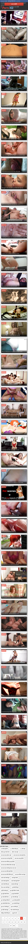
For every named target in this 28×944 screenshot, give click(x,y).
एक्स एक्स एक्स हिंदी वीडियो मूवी (7, 874)
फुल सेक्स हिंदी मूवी (14, 896)
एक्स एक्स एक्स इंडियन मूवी (6, 855)
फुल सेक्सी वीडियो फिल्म (5, 903)
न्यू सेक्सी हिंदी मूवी (15, 887)
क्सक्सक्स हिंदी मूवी (14, 884)
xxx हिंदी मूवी (22, 848)
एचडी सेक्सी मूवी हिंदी (5, 880)
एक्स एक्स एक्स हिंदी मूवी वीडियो (7, 871)
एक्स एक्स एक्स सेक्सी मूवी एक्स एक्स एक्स (8, 868)
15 (24, 922)
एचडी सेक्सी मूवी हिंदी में (15, 880)
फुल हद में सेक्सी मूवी (5, 906)
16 (10, 925)
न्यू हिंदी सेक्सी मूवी (4, 890)
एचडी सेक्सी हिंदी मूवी (5, 884)
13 (18, 922)
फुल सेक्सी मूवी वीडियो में (5, 900)
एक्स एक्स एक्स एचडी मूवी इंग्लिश (19, 855)
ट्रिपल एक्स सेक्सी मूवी (5, 887)
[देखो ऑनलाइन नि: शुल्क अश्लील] (7, 7)
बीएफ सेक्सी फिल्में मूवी (15, 909)
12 (15, 922)
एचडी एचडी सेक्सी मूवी (5, 877)
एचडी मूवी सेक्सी (15, 877)
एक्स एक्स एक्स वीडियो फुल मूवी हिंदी (7, 861)
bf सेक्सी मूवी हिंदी (4, 848)
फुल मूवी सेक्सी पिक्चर (5, 893)
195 (14, 925)
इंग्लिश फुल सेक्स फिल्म (5, 852)
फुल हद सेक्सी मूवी (14, 906)
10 (9, 922)
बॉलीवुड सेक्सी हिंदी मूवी (5, 913)
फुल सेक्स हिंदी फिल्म (5, 896)
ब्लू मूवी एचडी (14, 913)
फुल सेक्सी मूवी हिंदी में (16, 900)
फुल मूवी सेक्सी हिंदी (15, 893)
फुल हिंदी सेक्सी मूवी (4, 909)
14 (21, 922)
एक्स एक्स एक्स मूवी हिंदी (19, 858)
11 (12, 922)
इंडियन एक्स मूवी (15, 852)
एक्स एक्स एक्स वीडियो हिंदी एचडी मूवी (8, 864)
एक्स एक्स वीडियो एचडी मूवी (20, 874)
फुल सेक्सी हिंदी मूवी (15, 903)
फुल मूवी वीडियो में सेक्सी (14, 890)
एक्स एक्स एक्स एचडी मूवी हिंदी (6, 858)
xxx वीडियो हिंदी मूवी (14, 848)
